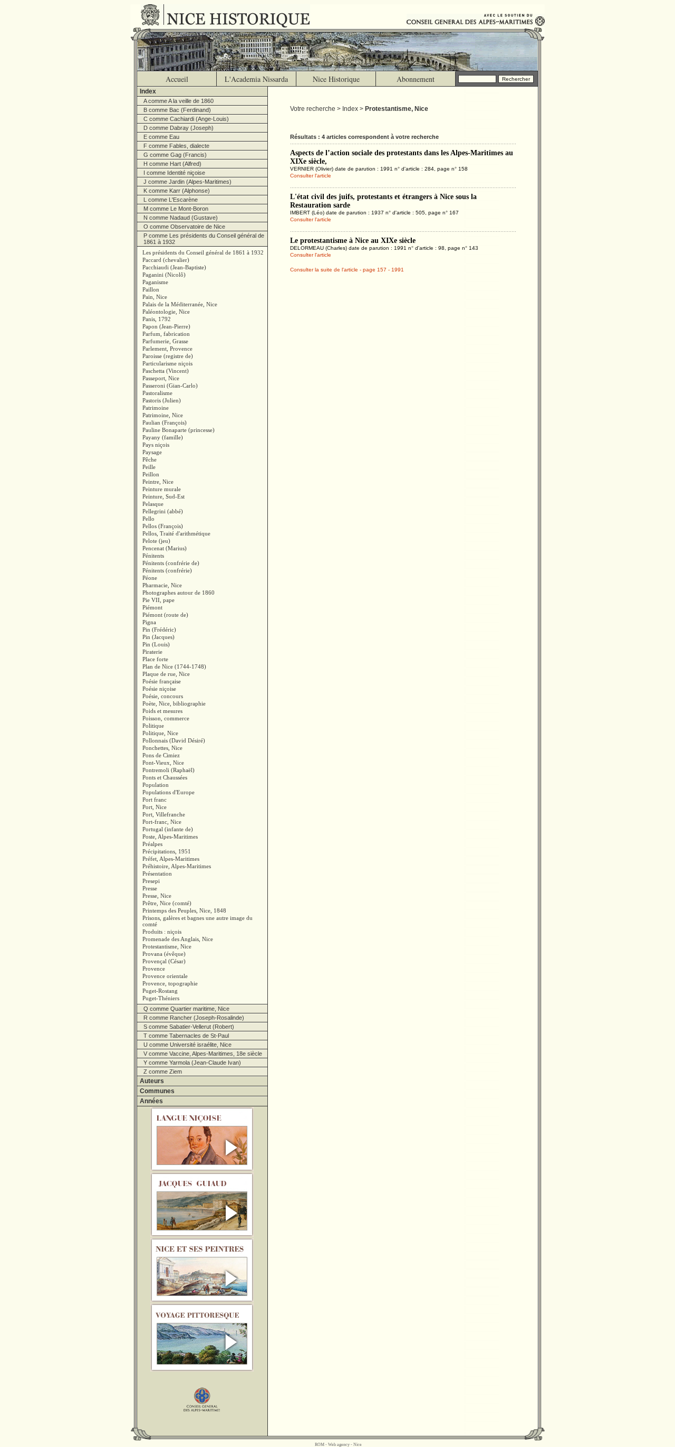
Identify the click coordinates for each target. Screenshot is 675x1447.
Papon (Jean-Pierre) (166, 326)
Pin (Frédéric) (159, 629)
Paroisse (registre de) (167, 356)
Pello (148, 518)
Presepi (151, 881)
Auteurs (152, 1081)
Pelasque (152, 504)
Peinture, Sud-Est (163, 496)
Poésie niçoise (159, 688)
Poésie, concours (162, 696)
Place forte (155, 659)
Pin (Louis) (156, 644)
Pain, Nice (154, 297)
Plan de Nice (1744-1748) (174, 666)
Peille (149, 467)
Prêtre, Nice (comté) (166, 903)
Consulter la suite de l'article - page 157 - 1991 (347, 270)
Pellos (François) (162, 526)
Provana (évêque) (164, 954)
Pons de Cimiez (161, 755)
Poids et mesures (162, 711)
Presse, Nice (156, 895)
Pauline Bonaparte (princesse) (178, 430)
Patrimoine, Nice (162, 415)
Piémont (152, 607)
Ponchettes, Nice (162, 748)
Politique (153, 725)
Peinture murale (161, 489)
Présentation (157, 873)
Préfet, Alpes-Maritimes (170, 859)
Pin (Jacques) (158, 637)
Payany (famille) (162, 437)
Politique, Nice (160, 733)
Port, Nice (154, 807)
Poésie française (161, 681)
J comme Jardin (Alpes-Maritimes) (187, 181)
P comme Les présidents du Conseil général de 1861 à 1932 (203, 238)
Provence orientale (165, 976)
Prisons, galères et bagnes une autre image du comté (197, 921)
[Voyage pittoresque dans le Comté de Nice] (202, 1337)
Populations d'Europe (168, 792)
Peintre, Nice (157, 481)
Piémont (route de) (165, 615)
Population (155, 785)
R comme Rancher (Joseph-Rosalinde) (193, 1017)
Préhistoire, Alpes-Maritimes (176, 866)
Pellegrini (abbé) (162, 511)
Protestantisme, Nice (166, 946)
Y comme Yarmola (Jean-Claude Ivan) (192, 1062)
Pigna (149, 622)
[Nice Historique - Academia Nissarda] (228, 15)
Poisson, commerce (165, 718)
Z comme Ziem (162, 1071)
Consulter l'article (310, 175)
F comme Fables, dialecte (176, 146)
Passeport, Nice (160, 378)
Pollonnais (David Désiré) (173, 740)
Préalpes (152, 844)
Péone (149, 578)
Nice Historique (336, 79)
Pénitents (153, 555)
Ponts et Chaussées (164, 777)
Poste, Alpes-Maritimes (170, 836)
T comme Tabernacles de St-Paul (186, 1035)
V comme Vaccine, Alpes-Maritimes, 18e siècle (202, 1053)
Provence (153, 968)
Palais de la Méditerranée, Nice (179, 304)
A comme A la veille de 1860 (178, 101)
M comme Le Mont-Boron (175, 208)
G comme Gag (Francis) (175, 155)
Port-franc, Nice (161, 822)
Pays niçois (155, 444)
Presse (149, 888)
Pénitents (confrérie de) (170, 563)
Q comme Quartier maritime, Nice (186, 1009)
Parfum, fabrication (166, 334)
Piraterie (152, 652)
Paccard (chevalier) (165, 260)
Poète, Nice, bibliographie (174, 703)
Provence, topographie (170, 983)
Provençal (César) (164, 961)
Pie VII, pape (158, 600)
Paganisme (155, 282)
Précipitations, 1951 (166, 851)
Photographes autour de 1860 (178, 592)
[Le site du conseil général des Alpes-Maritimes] (202, 1394)
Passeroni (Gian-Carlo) (170, 385)
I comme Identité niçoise (174, 173)
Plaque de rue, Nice (166, 674)
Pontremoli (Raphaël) (168, 770)
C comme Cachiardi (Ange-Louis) (186, 119)
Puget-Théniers (160, 998)
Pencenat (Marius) (164, 548)
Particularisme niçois (167, 363)
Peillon (150, 474)
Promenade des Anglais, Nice (177, 939)
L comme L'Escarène (170, 199)
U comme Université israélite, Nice (187, 1044)
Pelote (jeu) (156, 541)
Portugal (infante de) (167, 829)
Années (151, 1101)
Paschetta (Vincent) (165, 371)
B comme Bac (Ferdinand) (177, 110)
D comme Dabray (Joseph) (178, 128)
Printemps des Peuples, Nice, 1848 (184, 910)
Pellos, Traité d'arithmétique (176, 533)
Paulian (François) (164, 422)
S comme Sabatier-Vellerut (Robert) (188, 1026)
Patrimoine (155, 408)
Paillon (150, 289)
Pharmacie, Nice (162, 585)
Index (148, 91)
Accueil (177, 79)
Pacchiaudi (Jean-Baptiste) (174, 267)
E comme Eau (161, 137)
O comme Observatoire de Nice (184, 226)
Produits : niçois (161, 931)
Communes (157, 1091)
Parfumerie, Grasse (165, 341)
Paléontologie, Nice (166, 311)
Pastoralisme (157, 393)
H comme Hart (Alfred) (172, 164)
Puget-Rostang (160, 991)
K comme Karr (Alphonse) (176, 190)
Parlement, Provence (167, 348)
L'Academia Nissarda (256, 79)
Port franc (154, 799)
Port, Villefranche (163, 814)
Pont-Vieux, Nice (163, 762)
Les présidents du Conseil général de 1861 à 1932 (203, 252)
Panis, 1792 (156, 319)
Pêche (149, 459)
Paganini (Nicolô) (164, 274)
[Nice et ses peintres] (202, 1270)
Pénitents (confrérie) (167, 570)
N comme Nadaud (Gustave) (180, 217)
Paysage (152, 452)
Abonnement (416, 79)
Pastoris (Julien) (161, 400)
